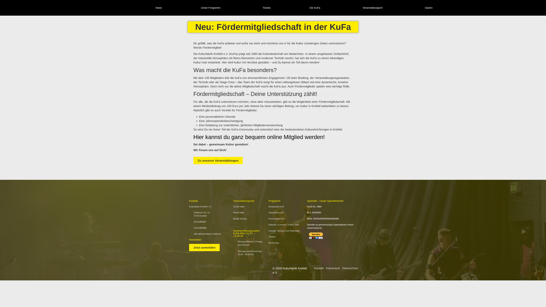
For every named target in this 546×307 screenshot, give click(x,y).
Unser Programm (210, 7)
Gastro (429, 7)
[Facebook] (458, 7)
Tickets (267, 7)
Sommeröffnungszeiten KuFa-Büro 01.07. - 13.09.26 (246, 233)
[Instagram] (466, 7)
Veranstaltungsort (372, 7)
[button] (537, 299)
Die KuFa (315, 7)
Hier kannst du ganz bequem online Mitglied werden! (259, 137)
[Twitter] (474, 7)
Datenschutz (350, 268)
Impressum (333, 268)
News (159, 7)
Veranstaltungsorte (244, 201)
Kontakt (319, 268)
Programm (274, 201)
